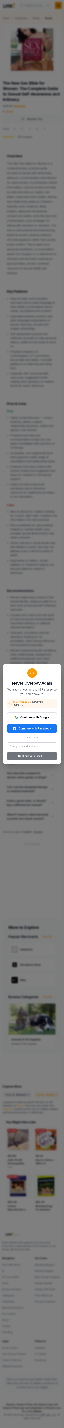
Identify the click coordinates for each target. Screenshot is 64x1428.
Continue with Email (30, 755)
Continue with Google (34, 717)
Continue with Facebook (34, 728)
